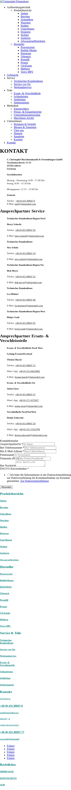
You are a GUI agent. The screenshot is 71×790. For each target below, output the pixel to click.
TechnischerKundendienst (6, 641)
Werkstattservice (23, 87)
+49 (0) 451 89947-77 (12, 732)
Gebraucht (12, 74)
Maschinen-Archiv (24, 118)
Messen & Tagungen (25, 127)
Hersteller (19, 44)
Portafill (25, 59)
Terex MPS (27, 71)
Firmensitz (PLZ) (9, 458)
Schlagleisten (21, 96)
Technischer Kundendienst (28, 81)
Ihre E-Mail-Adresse (12, 451)
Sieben (24, 13)
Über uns (19, 130)
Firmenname (7, 454)
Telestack (26, 56)
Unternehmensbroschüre (27, 114)
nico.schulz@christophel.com (28, 259)
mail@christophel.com (25, 204)
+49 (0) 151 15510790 (29, 429)
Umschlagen (27, 28)
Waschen (26, 22)
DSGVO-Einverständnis (14, 468)
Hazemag (26, 53)
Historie (18, 133)
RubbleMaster (7, 580)
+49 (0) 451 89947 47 (25, 394)
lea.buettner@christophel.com (29, 305)
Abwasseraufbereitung (33, 41)
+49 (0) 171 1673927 (29, 400)
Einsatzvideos (21, 108)
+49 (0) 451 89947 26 (25, 423)
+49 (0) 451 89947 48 (25, 300)
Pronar (24, 62)
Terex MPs (5, 626)
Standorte (19, 136)
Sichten (25, 34)
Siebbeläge (20, 99)
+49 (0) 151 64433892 (29, 371)
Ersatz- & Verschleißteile (27, 93)
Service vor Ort (22, 84)
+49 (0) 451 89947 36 (25, 230)
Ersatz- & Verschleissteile (7, 663)
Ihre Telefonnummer (12, 447)
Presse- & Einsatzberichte (28, 111)
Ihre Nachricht (8, 465)
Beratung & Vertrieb (25, 124)
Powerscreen (28, 47)
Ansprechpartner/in (11, 444)
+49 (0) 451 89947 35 (25, 276)
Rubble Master (29, 50)
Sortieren (26, 38)
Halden (25, 25)
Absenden (6, 487)
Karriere (18, 139)
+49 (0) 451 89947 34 (25, 253)
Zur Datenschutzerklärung (34, 481)
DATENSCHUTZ (8, 778)
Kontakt (11, 142)
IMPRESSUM (6, 771)
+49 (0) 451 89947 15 (25, 365)
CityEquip (26, 65)
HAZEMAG (6, 587)
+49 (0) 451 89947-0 (25, 201)
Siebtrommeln (21, 102)
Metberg (25, 68)
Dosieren (26, 31)
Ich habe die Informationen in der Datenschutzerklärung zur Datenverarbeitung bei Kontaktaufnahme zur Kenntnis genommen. (39, 477)
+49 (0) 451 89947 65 (25, 323)
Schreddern (27, 19)
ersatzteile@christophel (9, 739)
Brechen (25, 16)
